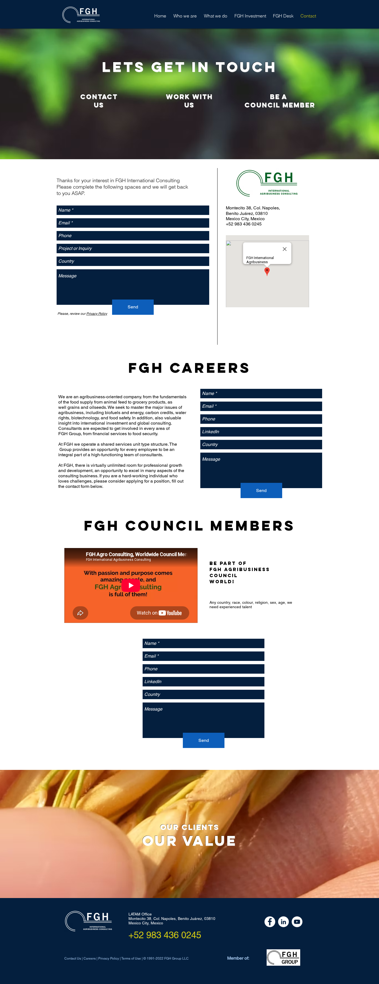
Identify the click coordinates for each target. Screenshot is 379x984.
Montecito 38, (140, 918)
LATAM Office (140, 914)
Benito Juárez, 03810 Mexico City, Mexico (247, 216)
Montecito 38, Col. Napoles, (253, 208)
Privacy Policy (108, 958)
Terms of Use (131, 958)
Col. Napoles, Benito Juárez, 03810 (184, 918)
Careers (90, 958)
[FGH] (269, 921)
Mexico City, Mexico (145, 923)
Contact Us (73, 958)
